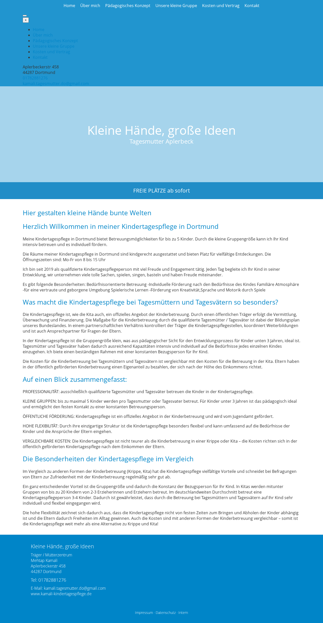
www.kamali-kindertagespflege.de (61, 594)
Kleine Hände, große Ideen (161, 130)
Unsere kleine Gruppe (176, 5)
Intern (183, 612)
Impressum (144, 612)
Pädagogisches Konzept (127, 5)
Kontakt (252, 5)
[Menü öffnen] (25, 15)
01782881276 (35, 78)
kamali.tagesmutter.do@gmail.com (56, 83)
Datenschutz (166, 612)
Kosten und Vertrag (220, 5)
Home (69, 5)
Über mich (90, 5)
